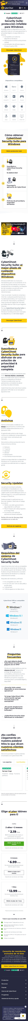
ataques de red (9, 670)
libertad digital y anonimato (14, 375)
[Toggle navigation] (25, 8)
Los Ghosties (20, 762)
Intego (3, 426)
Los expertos (7, 762)
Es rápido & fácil (12, 172)
